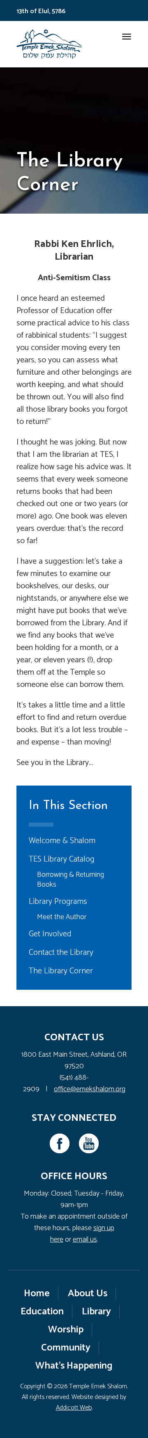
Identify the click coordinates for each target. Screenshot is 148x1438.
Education (42, 1312)
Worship (65, 1330)
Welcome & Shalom (62, 841)
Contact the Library (61, 952)
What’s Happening (74, 1366)
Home (37, 1294)
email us (85, 1239)
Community (65, 1348)
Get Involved (50, 934)
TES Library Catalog (61, 859)
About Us (87, 1294)
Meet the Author (61, 917)
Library (96, 1312)
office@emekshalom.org (89, 1089)
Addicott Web (74, 1407)
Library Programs (58, 901)
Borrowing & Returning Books (70, 880)
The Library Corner (61, 971)
